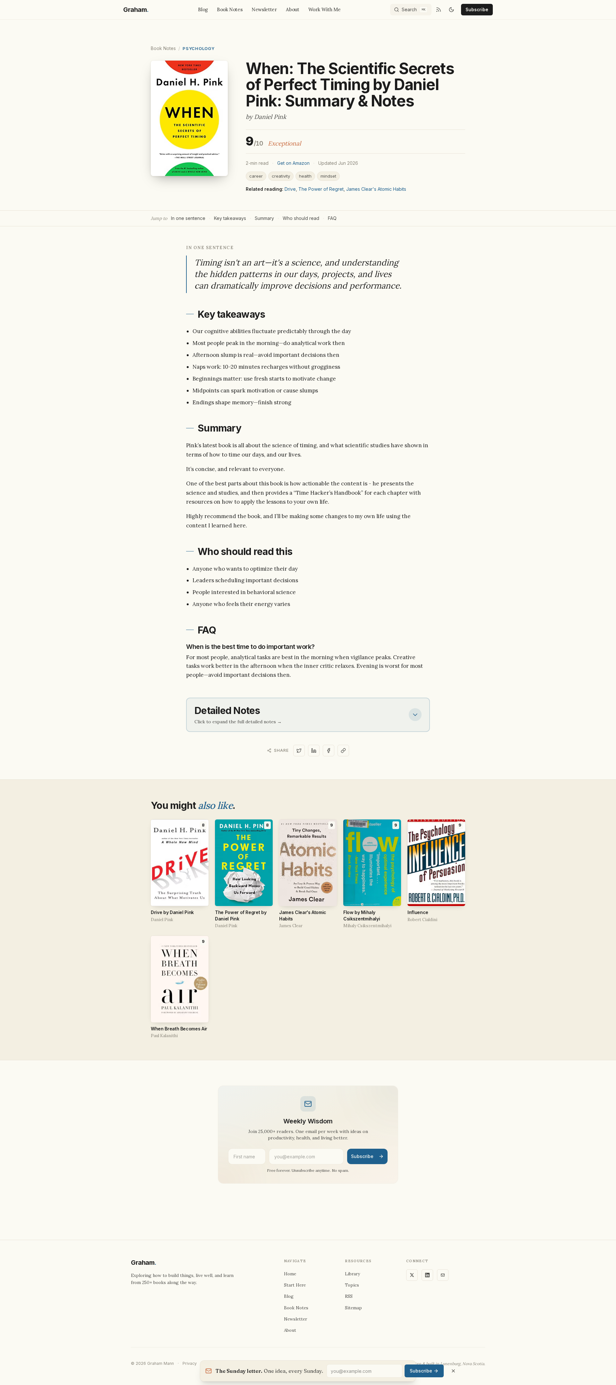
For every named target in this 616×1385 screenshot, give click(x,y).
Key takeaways (230, 218)
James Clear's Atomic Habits (376, 189)
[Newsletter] (443, 1275)
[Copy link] (343, 750)
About (292, 9)
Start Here (295, 1285)
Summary (264, 218)
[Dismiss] (453, 1371)
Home (290, 1274)
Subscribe (477, 9)
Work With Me (324, 9)
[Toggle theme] (451, 9)
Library (352, 1274)
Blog (203, 9)
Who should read (301, 218)
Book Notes (230, 9)
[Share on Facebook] (328, 750)
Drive (290, 189)
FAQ (332, 218)
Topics (352, 1285)
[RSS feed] (438, 9)
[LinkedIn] (427, 1275)
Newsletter (264, 9)
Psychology (199, 48)
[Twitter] (412, 1275)
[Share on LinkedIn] (314, 750)
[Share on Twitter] (299, 750)
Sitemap (353, 1308)
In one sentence (188, 218)
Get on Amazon (293, 163)
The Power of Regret (321, 189)
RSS (349, 1296)
